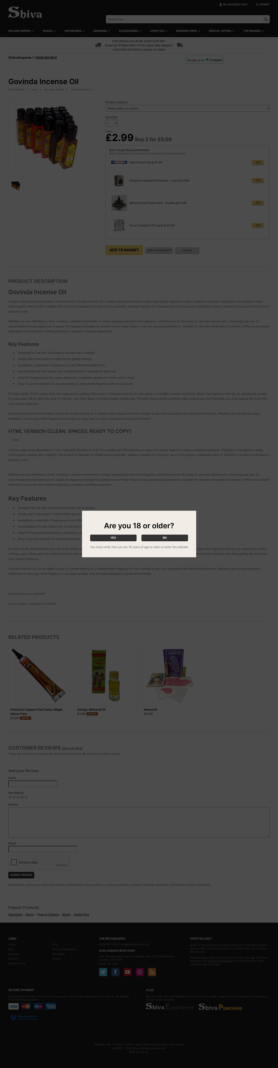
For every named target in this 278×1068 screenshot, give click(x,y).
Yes (113, 537)
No (165, 537)
